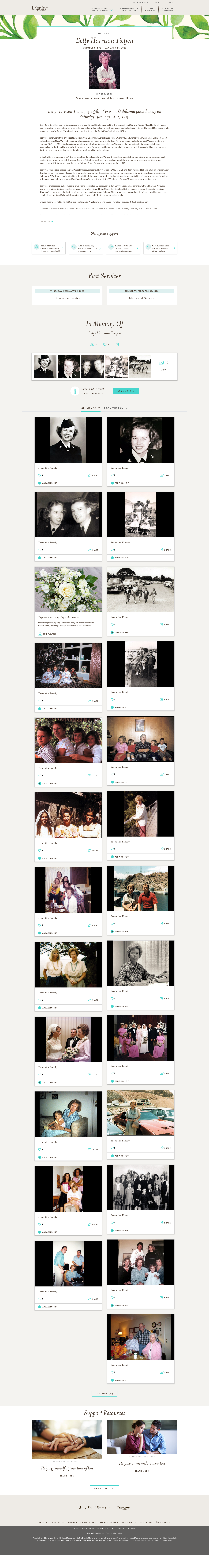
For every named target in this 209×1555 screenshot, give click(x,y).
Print (172, 2)
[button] (102, 9)
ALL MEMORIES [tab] (91, 408)
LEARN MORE (67, 1476)
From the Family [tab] (116, 408)
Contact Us (158, 2)
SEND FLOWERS (49, 634)
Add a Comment (49, 483)
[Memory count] (92, 344)
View (164, 370)
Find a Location (140, 2)
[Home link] (40, 8)
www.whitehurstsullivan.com (107, 215)
